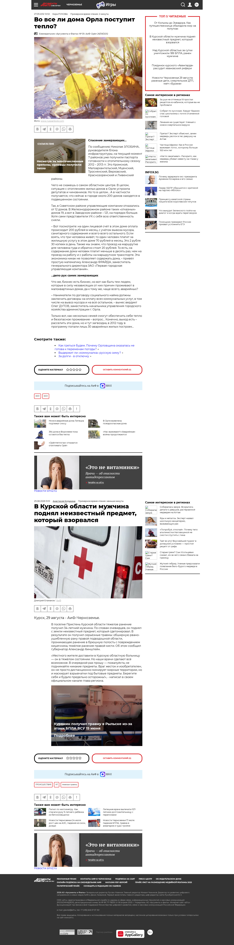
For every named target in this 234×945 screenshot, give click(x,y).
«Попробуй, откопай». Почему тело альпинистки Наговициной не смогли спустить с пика (179, 532)
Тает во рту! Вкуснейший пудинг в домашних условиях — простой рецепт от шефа (178, 544)
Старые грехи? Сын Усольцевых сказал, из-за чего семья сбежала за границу (179, 555)
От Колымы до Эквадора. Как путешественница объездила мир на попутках (172, 25)
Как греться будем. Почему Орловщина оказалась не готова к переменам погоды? (94, 347)
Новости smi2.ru (45, 490)
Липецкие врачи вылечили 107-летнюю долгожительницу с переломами (119, 812)
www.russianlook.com (52, 121)
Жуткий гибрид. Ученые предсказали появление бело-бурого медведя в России (180, 566)
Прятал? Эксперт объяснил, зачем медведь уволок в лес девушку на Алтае (178, 136)
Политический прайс (68, 886)
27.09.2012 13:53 (42, 14)
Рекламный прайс (66, 879)
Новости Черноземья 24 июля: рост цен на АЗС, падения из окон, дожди (67, 823)
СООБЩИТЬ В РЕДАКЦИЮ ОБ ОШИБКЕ (102, 886)
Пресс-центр (145, 879)
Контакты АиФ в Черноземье (95, 879)
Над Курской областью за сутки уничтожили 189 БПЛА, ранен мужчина (172, 53)
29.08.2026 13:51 (42, 501)
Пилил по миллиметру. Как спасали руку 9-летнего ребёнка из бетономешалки (66, 812)
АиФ (58, 600)
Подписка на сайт (125, 879)
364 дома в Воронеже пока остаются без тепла (63, 433)
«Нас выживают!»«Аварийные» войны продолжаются (119, 433)
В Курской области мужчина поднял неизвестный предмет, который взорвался (172, 39)
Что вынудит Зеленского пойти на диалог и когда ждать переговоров (178, 211)
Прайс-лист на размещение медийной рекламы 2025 (163, 882)
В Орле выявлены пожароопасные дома (115, 422)
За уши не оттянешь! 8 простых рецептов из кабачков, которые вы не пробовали (180, 102)
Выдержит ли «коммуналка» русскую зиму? (89, 352)
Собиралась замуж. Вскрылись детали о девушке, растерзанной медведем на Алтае (177, 510)
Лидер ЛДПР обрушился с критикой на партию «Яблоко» (178, 189)
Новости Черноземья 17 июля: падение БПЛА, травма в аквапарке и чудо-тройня (119, 823)
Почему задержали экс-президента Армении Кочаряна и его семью (178, 177)
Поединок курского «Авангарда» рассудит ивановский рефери (172, 67)
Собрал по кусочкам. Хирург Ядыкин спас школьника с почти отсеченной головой (180, 114)
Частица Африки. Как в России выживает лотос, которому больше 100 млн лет (179, 148)
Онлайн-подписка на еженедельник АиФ (79, 882)
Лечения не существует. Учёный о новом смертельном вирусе (178, 123)
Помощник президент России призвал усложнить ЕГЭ (175, 223)
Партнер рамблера (104, 932)
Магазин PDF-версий (116, 882)
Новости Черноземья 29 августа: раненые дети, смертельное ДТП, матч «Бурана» (172, 80)
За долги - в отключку (73, 356)
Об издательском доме (168, 879)
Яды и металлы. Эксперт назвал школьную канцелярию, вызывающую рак (177, 521)
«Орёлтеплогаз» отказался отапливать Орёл (63, 444)
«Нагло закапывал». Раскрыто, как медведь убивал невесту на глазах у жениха (179, 159)
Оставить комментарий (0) (117, 370)
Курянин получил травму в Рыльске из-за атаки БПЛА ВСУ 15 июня (93, 726)
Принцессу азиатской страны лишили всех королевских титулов (177, 200)
